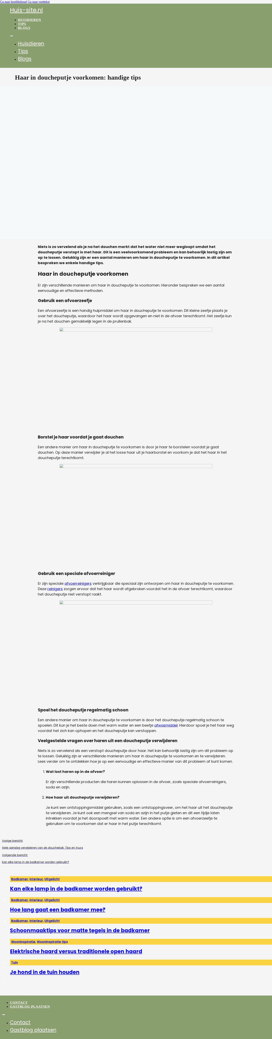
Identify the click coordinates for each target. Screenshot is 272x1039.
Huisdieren (29, 20)
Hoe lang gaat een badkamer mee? (57, 909)
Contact (19, 1002)
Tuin (14, 962)
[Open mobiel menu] (11, 36)
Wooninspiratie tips (52, 942)
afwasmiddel (166, 725)
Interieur (36, 879)
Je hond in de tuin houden (44, 972)
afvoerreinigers (78, 583)
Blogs (24, 28)
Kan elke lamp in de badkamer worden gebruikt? (76, 888)
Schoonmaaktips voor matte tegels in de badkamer (80, 930)
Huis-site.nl (26, 10)
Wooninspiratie (23, 942)
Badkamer (19, 879)
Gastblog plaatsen (30, 1006)
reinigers (55, 588)
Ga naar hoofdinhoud (13, 1)
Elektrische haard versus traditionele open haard (76, 951)
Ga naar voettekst (39, 1)
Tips (22, 24)
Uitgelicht (52, 879)
